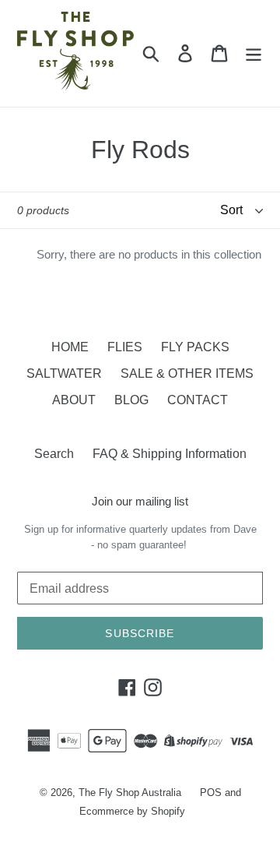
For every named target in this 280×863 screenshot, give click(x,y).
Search (54, 453)
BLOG (131, 400)
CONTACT (197, 400)
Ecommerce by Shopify (132, 811)
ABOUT (74, 400)
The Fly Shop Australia (130, 792)
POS (211, 792)
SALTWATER (64, 373)
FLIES (124, 347)
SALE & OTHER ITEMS (187, 373)
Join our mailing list (140, 501)
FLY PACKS (195, 347)
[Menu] (253, 53)
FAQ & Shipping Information (170, 453)
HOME (70, 347)
